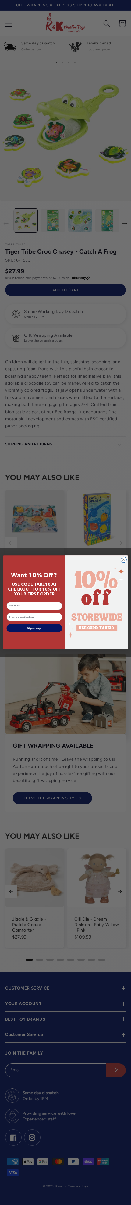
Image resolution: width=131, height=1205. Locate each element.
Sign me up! (34, 628)
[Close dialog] (123, 560)
